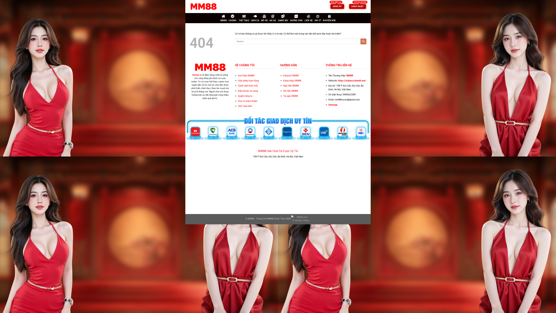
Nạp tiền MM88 (291, 85)
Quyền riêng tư (245, 96)
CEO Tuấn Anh (245, 106)
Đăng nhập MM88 (292, 80)
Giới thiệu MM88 (246, 75)
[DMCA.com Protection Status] (301, 218)
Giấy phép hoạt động (248, 80)
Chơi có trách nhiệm (247, 101)
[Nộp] (363, 41)
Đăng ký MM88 (291, 75)
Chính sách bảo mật (248, 85)
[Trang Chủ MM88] (203, 6)
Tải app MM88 (290, 96)
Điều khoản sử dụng (248, 91)
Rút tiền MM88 (290, 91)
